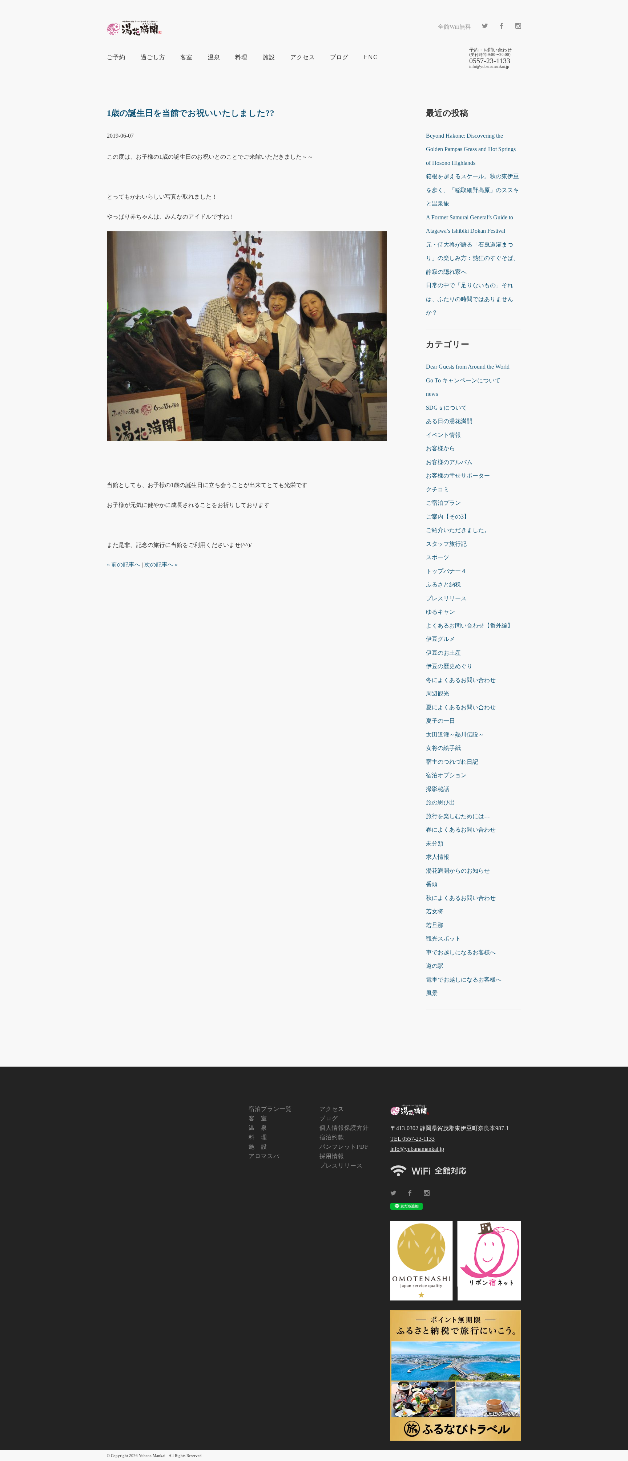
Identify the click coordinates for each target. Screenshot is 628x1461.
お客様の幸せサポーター (458, 475)
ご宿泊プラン (443, 503)
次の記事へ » (161, 564)
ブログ (339, 57)
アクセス (302, 57)
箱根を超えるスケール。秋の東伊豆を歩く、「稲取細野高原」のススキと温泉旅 (472, 190)
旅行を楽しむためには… (458, 816)
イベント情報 (443, 435)
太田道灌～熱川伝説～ (455, 734)
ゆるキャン (440, 612)
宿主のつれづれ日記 (452, 762)
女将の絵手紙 (443, 748)
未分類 (434, 843)
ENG (371, 57)
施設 (269, 57)
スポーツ (437, 557)
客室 (186, 57)
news (432, 394)
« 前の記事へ (123, 564)
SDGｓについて (446, 408)
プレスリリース (446, 598)
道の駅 (434, 966)
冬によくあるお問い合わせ (461, 680)
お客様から (440, 448)
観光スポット (443, 939)
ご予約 (116, 57)
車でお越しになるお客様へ (461, 952)
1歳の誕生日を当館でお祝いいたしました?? (190, 113)
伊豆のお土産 (443, 653)
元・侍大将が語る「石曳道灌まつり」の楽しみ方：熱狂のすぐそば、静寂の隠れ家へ (472, 258)
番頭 (432, 884)
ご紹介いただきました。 (458, 530)
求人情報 (437, 857)
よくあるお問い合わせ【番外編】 (469, 625)
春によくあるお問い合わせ (461, 830)
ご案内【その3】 (448, 517)
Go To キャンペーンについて (463, 380)
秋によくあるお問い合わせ (461, 898)
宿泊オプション (446, 775)
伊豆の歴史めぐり (449, 666)
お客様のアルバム (449, 462)
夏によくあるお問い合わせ (461, 707)
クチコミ (437, 489)
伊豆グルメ (440, 639)
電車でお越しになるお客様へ (464, 980)
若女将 (434, 911)
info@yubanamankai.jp (417, 1149)
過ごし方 (153, 57)
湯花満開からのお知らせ (458, 871)
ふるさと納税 (443, 584)
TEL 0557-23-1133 (412, 1139)
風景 (432, 993)
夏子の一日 (440, 721)
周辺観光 (437, 693)
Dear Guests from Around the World (468, 367)
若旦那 (434, 925)
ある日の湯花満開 (449, 421)
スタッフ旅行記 (446, 544)
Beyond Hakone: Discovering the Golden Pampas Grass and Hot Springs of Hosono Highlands (471, 149)
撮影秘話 (437, 789)
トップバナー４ (446, 571)
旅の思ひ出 (440, 802)
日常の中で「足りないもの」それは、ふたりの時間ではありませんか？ (469, 299)
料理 (241, 57)
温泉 (214, 57)
